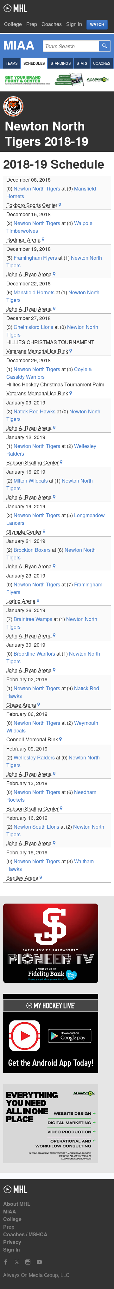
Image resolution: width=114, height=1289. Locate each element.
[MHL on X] (17, 1262)
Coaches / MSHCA (25, 1234)
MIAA (9, 1211)
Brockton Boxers (32, 549)
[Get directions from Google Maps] (59, 205)
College (13, 24)
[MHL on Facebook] (5, 1262)
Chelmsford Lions (33, 327)
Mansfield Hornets (34, 292)
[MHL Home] (15, 1191)
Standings (61, 63)
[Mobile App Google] (57, 1034)
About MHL (16, 1203)
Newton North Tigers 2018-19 (46, 133)
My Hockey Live (15, 8)
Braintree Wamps (33, 619)
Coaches (51, 24)
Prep (31, 24)
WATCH (97, 24)
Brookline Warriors (34, 653)
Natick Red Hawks (34, 411)
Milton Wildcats (31, 480)
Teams (11, 63)
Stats (82, 63)
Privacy (12, 1242)
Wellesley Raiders (34, 757)
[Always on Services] (57, 1124)
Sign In (74, 24)
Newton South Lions (36, 826)
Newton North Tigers (37, 188)
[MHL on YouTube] (39, 1262)
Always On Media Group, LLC (36, 1275)
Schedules (34, 63)
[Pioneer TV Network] (57, 944)
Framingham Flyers (35, 257)
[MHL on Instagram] (27, 1262)
